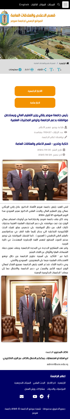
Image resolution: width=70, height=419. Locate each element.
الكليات (34, 5)
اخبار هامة (35, 103)
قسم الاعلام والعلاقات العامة (45, 63)
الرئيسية (62, 63)
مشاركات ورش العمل (35, 389)
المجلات (51, 5)
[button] (58, 4)
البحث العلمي (39, 383)
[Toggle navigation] (65, 4)
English (24, 5)
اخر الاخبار (51, 383)
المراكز (42, 5)
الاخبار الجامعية (35, 91)
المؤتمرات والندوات (56, 389)
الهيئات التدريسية (22, 383)
